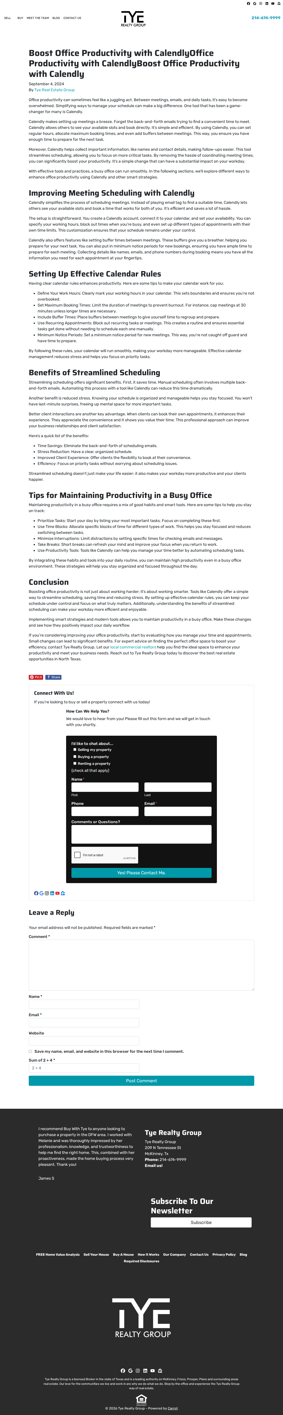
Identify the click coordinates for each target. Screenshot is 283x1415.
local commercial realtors (133, 647)
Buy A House (123, 1255)
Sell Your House (96, 1255)
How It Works (148, 1255)
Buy (20, 18)
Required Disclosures (141, 1261)
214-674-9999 (266, 17)
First (74, 795)
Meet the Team (38, 18)
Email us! (154, 1165)
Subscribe (201, 1222)
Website (36, 1033)
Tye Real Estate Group (54, 89)
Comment (39, 936)
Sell (7, 18)
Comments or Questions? (95, 821)
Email (150, 803)
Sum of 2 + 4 (42, 1060)
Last (147, 795)
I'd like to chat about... (92, 743)
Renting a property (94, 763)
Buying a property (93, 757)
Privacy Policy (224, 1255)
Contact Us (72, 18)
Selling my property (94, 750)
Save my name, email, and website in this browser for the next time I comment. (109, 1051)
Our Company (174, 1255)
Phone (77, 803)
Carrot (173, 1408)
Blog (56, 18)
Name (77, 779)
